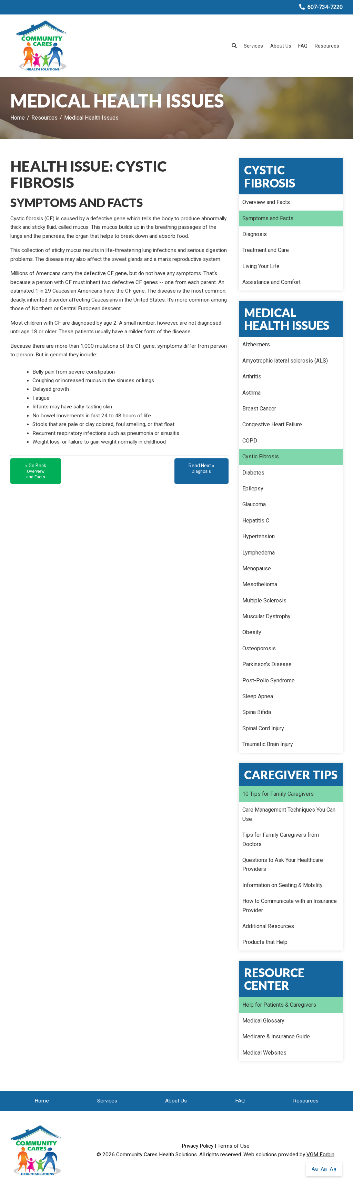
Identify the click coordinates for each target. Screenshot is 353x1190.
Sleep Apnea (257, 696)
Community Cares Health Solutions (156, 1154)
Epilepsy (252, 488)
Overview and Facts (266, 202)
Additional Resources (268, 926)
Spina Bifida (256, 712)
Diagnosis (254, 234)
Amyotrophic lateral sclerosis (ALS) (285, 360)
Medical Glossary (263, 1020)
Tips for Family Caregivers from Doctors (280, 839)
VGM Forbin (320, 1154)
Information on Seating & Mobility (282, 885)
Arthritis (251, 376)
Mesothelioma (259, 584)
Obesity (251, 632)
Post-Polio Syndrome (268, 680)
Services (253, 46)
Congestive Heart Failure (272, 424)
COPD (249, 440)
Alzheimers (256, 344)
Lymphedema (258, 552)
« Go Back (35, 471)
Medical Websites (264, 1052)
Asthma (251, 392)
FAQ (302, 46)
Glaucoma (254, 504)
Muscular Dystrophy (266, 616)
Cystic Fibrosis (260, 456)
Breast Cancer (259, 408)
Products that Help (265, 942)
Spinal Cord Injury (263, 728)
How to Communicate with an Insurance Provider (289, 905)
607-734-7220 (325, 7)
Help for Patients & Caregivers (279, 1004)
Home (17, 117)
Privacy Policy (197, 1146)
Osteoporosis (259, 648)
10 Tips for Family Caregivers (278, 794)
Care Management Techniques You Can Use (288, 814)
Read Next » (201, 468)
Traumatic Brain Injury (267, 744)
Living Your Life (261, 266)
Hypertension (258, 536)
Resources (327, 46)
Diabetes (253, 472)
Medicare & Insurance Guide (276, 1036)
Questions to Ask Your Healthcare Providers (282, 864)
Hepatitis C (255, 520)
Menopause (256, 568)
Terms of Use (234, 1146)
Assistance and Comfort (271, 282)
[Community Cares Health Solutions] (41, 45)
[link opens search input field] (234, 46)
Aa (315, 1169)
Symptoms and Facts (267, 218)
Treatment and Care (265, 250)
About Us (280, 46)
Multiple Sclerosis (264, 600)
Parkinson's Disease (267, 664)
